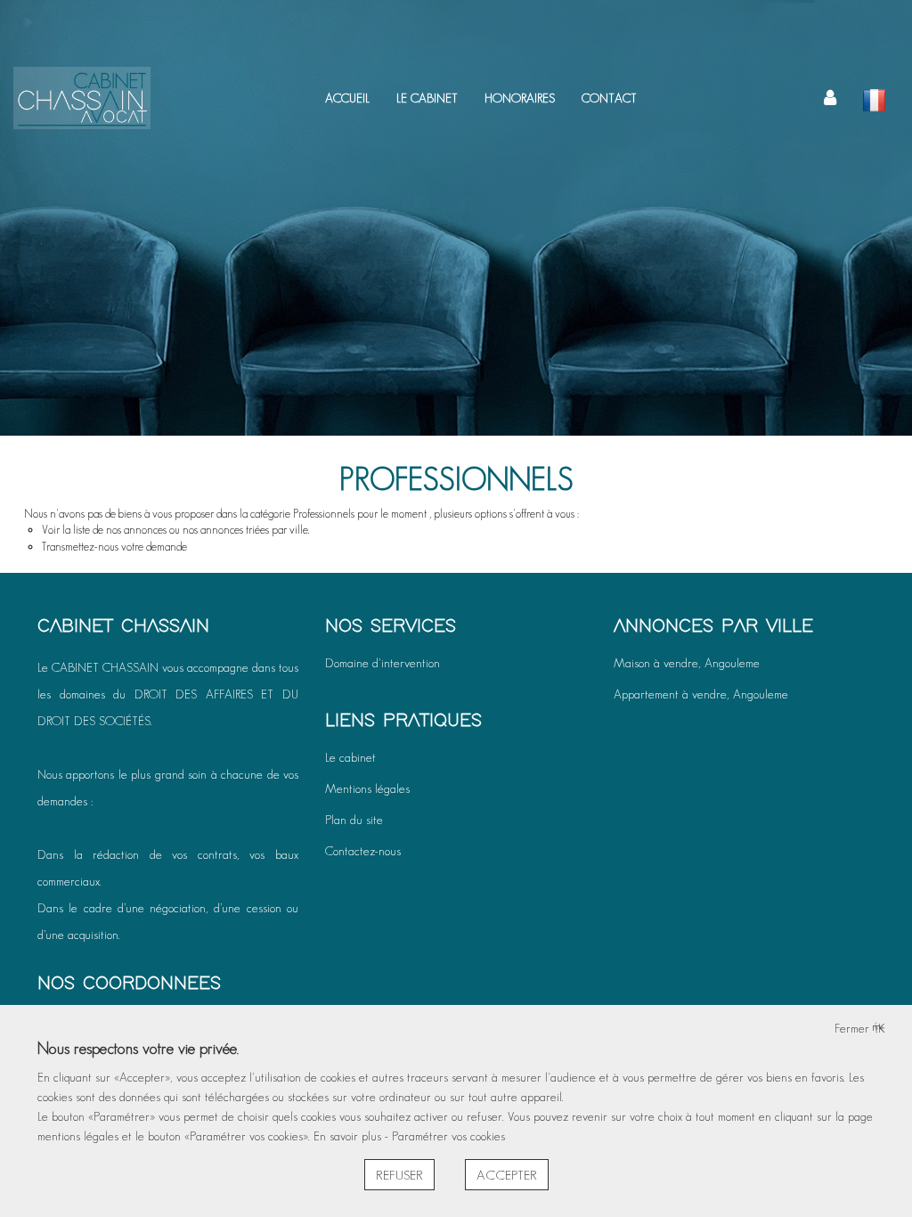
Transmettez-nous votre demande (114, 546)
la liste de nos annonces (114, 529)
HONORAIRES (519, 98)
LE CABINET (427, 98)
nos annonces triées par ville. (246, 529)
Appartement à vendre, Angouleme (701, 694)
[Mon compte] (830, 98)
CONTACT (609, 98)
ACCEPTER (506, 1174)
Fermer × (860, 1028)
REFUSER (399, 1174)
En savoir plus (349, 1136)
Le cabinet (350, 757)
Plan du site (354, 820)
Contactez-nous (363, 851)
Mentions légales (367, 788)
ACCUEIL (347, 98)
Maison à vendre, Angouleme (687, 663)
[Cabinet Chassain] (82, 98)
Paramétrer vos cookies (448, 1136)
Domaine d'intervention (382, 663)
